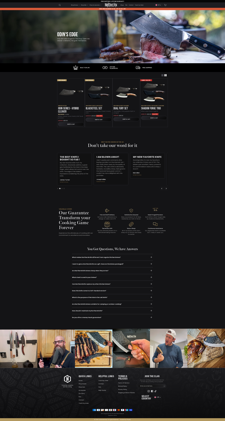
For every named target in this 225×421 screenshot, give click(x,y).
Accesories (82, 390)
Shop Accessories (95, 5)
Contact (131, 5)
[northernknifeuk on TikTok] (155, 391)
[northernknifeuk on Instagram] (149, 391)
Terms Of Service (123, 383)
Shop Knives (74, 5)
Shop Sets (84, 5)
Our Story (82, 393)
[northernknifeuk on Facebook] (152, 391)
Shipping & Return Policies (126, 393)
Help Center (102, 390)
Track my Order (139, 5)
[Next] (166, 188)
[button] (61, 114)
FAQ (126, 5)
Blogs (122, 5)
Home (81, 380)
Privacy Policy (122, 389)
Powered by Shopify (125, 419)
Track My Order (103, 380)
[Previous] (162, 188)
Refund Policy (122, 386)
